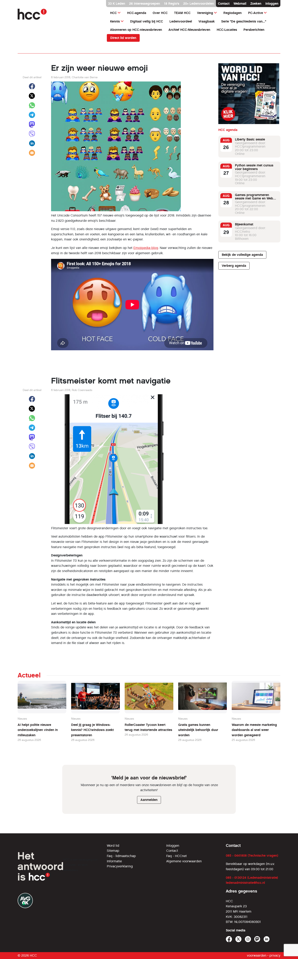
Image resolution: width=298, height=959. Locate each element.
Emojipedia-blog (145, 248)
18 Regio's (171, 3)
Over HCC (160, 13)
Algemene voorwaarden (184, 861)
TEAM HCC (182, 13)
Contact (223, 3)
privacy (274, 955)
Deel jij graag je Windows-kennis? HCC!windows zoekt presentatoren (92, 730)
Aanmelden (149, 800)
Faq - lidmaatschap (121, 856)
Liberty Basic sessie (250, 139)
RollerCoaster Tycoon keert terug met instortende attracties (148, 727)
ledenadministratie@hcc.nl (245, 883)
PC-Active (255, 13)
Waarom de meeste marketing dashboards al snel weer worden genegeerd (254, 730)
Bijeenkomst (244, 224)
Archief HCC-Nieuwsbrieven (189, 30)
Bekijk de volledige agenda (242, 255)
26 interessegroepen (144, 3)
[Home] (60, 14)
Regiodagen (232, 13)
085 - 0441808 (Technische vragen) (252, 855)
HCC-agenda (136, 13)
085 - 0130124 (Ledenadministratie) (252, 878)
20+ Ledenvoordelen (198, 3)
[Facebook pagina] (229, 939)
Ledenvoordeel (180, 21)
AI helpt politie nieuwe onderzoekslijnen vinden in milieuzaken (38, 730)
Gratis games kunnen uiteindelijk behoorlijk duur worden (198, 730)
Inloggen (271, 3)
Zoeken (255, 3)
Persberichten (253, 30)
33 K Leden (116, 3)
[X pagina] (238, 939)
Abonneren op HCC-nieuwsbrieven (136, 30)
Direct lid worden (123, 38)
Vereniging (205, 13)
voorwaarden (256, 955)
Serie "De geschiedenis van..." (243, 21)
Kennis (115, 21)
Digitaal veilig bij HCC (146, 21)
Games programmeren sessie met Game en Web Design (254, 198)
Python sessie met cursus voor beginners (254, 167)
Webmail (240, 3)
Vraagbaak (206, 21)
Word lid (113, 846)
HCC (113, 13)
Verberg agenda (234, 266)
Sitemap (113, 851)
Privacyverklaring (120, 866)
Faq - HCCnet (176, 856)
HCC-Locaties (227, 30)
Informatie (114, 861)
